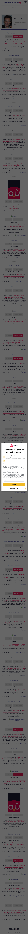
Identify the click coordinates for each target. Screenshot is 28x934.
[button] (14, 464)
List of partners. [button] (17, 472)
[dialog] (14, 467)
